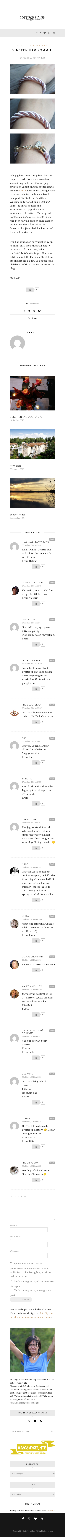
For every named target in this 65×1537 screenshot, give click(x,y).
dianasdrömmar (32, 956)
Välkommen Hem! (32, 986)
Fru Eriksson (30, 1163)
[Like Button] (30, 290)
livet (45, 46)
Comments (32, 303)
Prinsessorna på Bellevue (32, 1031)
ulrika (26, 1118)
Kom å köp (15, 465)
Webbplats (14, 1251)
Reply (52, 539)
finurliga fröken (33, 660)
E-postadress (15, 1238)
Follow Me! (50, 1511)
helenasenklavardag (35, 542)
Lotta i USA (29, 619)
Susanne (27, 1074)
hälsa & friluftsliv (29, 46)
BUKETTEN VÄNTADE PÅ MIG (26, 417)
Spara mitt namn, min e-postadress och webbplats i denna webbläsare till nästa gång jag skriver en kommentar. (31, 1270)
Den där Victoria (32, 582)
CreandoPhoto (32, 819)
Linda (25, 916)
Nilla (25, 864)
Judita (22, 190)
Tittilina (27, 778)
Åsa (24, 738)
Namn (13, 1225)
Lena (34, 318)
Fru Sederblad (31, 705)
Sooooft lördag (18, 514)
